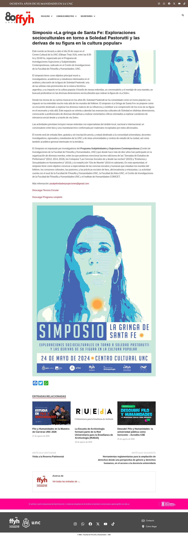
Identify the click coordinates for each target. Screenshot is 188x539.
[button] (46, 16)
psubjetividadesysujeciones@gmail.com (69, 183)
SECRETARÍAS (86, 16)
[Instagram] (159, 3)
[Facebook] (169, 3)
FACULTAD (45, 16)
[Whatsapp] (164, 3)
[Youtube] (179, 3)
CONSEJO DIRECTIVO (65, 16)
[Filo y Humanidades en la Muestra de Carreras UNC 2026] (51, 414)
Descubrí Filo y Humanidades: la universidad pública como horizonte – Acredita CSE (135, 432)
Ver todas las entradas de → (66, 481)
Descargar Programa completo (47, 197)
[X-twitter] (174, 3)
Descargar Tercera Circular (45, 190)
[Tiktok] (184, 3)
